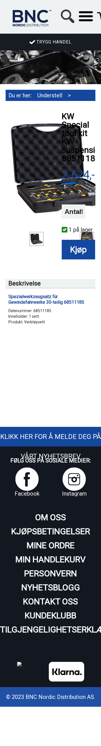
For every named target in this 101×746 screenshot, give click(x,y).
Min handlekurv (50, 559)
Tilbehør (18, 106)
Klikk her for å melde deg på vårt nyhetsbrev (50, 446)
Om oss (50, 517)
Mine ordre (51, 545)
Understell (49, 95)
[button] (85, 16)
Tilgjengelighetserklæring (50, 629)
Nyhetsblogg (50, 587)
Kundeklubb (50, 615)
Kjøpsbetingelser (50, 531)
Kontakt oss (50, 601)
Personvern (50, 573)
